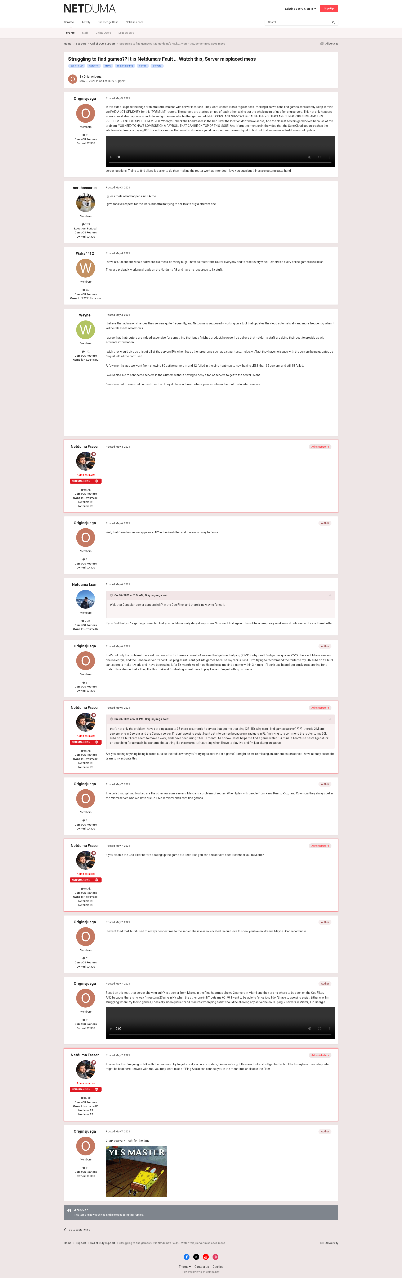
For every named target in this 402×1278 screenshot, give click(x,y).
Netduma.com (134, 22)
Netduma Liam (85, 584)
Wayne (84, 315)
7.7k (87, 620)
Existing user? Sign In (299, 8)
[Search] (333, 22)
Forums (69, 32)
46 (87, 290)
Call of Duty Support (112, 81)
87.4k (87, 489)
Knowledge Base (108, 22)
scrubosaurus (85, 188)
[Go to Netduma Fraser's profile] (85, 461)
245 (87, 224)
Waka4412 (85, 253)
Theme (184, 1266)
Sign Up (329, 8)
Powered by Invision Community (201, 1271)
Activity (85, 22)
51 (87, 135)
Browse (69, 22)
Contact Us (202, 1266)
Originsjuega (93, 76)
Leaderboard (126, 32)
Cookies (218, 1266)
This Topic (317, 22)
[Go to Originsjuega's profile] (72, 79)
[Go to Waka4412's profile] (85, 268)
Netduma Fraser (85, 446)
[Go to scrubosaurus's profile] (85, 202)
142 (87, 351)
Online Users (103, 32)
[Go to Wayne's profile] (85, 329)
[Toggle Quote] (112, 595)
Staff (85, 32)
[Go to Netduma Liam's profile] (85, 599)
